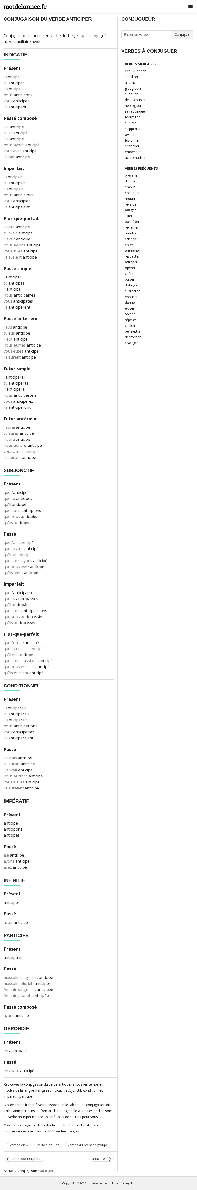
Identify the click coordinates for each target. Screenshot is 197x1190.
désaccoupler (135, 99)
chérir (129, 273)
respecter (132, 256)
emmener (132, 250)
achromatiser (135, 157)
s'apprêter (133, 128)
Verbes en (48, 1145)
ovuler (130, 134)
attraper (131, 262)
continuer (132, 192)
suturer (130, 123)
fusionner (132, 140)
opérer (130, 267)
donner (130, 302)
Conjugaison (27, 1170)
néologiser (133, 105)
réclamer (132, 227)
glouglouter (134, 88)
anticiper (41, 35)
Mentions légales (123, 1183)
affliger (130, 210)
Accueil (9, 1170)
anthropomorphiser (27, 1158)
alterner (131, 82)
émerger (131, 343)
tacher (130, 314)
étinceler (131, 239)
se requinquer (135, 111)
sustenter (132, 291)
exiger (129, 308)
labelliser (131, 76)
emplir (130, 187)
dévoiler (131, 181)
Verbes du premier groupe (88, 1145)
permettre (133, 331)
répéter (130, 319)
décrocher (133, 337)
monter (130, 233)
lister (128, 215)
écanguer (132, 146)
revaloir (130, 204)
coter (129, 244)
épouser (131, 296)
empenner (133, 151)
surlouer (131, 94)
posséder (132, 221)
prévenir (131, 175)
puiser (129, 279)
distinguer (132, 285)
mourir (130, 198)
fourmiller (132, 117)
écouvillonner (135, 71)
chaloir (130, 325)
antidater (99, 1158)
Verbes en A (19, 1145)
